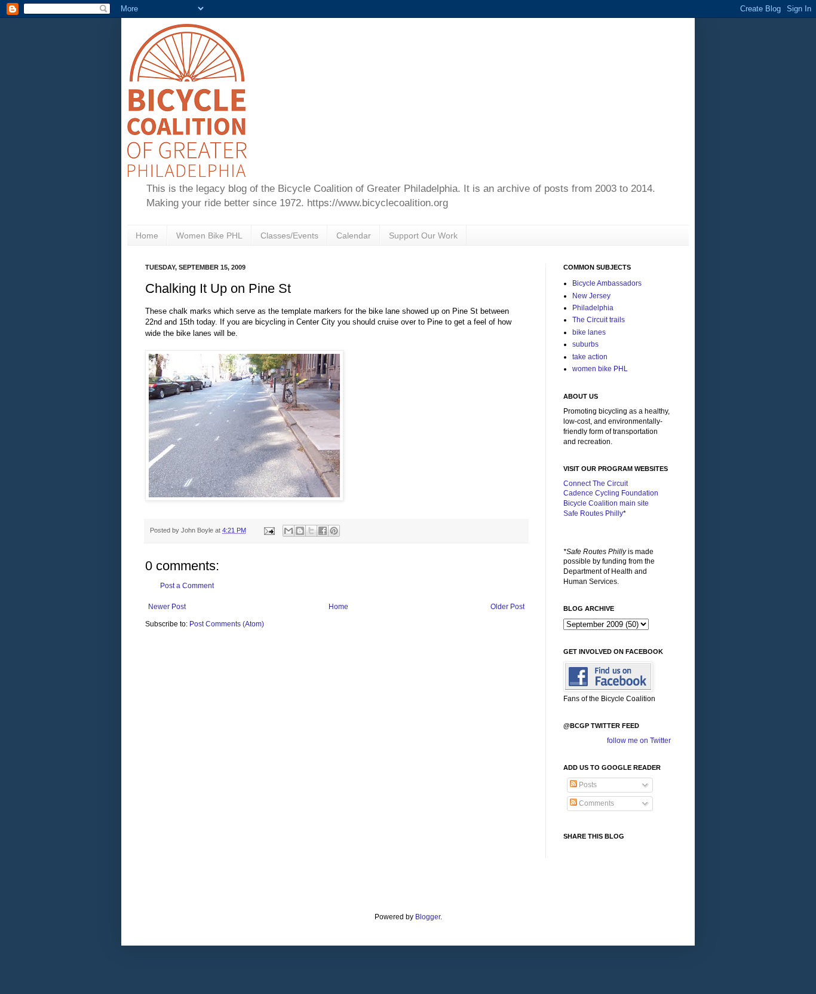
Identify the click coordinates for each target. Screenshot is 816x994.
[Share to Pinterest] (334, 531)
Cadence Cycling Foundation (610, 493)
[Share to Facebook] (323, 531)
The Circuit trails (598, 320)
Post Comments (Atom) (226, 624)
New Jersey (591, 296)
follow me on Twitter (639, 740)
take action (590, 357)
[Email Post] (269, 530)
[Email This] (289, 531)
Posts (587, 785)
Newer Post (167, 606)
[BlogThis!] (300, 531)
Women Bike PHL (209, 235)
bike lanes (589, 332)
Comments (595, 803)
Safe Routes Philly (593, 513)
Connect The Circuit (595, 483)
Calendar (353, 235)
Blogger (427, 917)
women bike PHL (600, 369)
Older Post (507, 606)
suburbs (585, 344)
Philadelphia (592, 308)
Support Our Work (423, 235)
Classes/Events (289, 235)
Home (147, 235)
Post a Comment (187, 586)
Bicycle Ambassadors (607, 283)
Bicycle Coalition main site (606, 503)
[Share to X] (311, 531)
